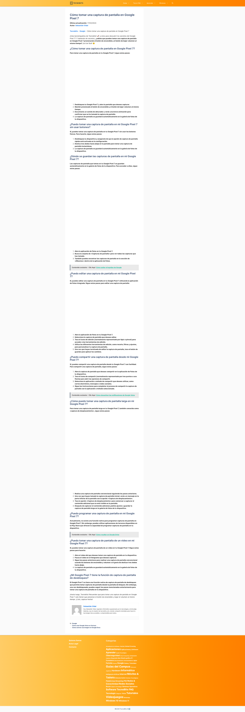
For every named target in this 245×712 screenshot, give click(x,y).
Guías (125, 3)
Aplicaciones (113, 649)
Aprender (150, 3)
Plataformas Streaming (114, 681)
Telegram (118, 693)
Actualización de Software (113, 646)
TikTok (124, 693)
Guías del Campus (118, 666)
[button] (172, 3)
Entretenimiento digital (130, 660)
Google (82, 31)
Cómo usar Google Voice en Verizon (84, 625)
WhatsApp (127, 697)
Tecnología (111, 693)
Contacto (72, 647)
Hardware (116, 670)
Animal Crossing (130, 646)
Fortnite (109, 663)
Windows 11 (124, 701)
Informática (128, 670)
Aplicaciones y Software (129, 649)
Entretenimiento (118, 660)
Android (122, 646)
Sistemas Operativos (129, 686)
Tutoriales (132, 693)
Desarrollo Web (115, 658)
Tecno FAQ (136, 3)
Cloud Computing (124, 655)
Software (111, 689)
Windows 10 (112, 700)
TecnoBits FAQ (125, 689)
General (115, 663)
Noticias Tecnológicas (132, 678)
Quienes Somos (75, 640)
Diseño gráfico (126, 658)
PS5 (125, 681)
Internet (123, 674)
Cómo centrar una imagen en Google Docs (86, 627)
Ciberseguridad (113, 655)
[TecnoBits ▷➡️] (76, 3)
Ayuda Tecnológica (121, 653)
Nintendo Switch (120, 678)
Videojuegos (114, 697)
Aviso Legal (73, 644)
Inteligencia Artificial (112, 674)
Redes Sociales (126, 683)
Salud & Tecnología (116, 686)
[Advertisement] (104, 70)
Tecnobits (74, 31)
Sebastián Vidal (81, 25)
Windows (162, 3)
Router (108, 686)
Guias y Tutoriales (130, 663)
